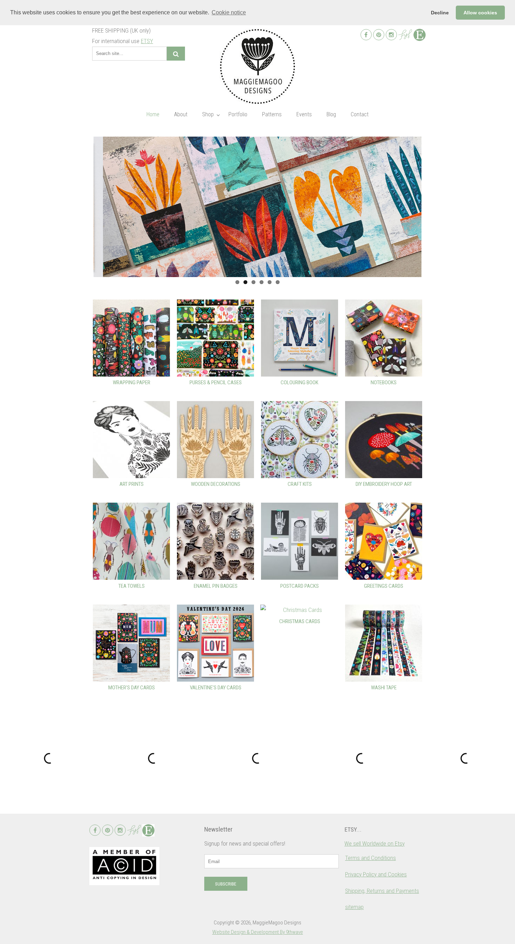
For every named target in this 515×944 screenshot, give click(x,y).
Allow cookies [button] (480, 12)
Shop (208, 114)
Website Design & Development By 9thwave (257, 932)
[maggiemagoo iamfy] (405, 34)
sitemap (354, 906)
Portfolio (237, 114)
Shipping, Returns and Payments (382, 890)
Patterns (272, 114)
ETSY (147, 40)
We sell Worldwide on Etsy (374, 843)
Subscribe (225, 884)
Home (152, 114)
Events (304, 114)
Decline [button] (440, 12)
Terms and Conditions (370, 857)
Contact (360, 114)
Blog (331, 114)
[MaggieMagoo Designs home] (257, 66)
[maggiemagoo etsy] (419, 35)
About (180, 114)
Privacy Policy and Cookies (376, 874)
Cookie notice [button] (229, 12)
